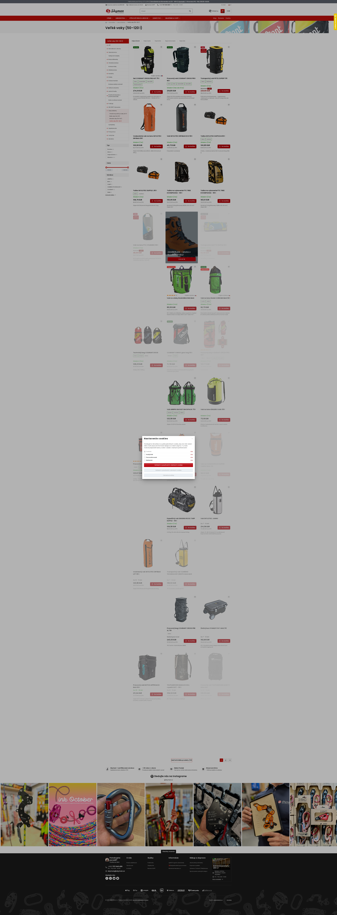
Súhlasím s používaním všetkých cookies (169, 465)
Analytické (149, 454)
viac (191, 451)
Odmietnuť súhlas (168, 475)
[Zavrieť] (192, 438)
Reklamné (149, 460)
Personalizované (151, 457)
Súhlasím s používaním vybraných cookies (168, 470)
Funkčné (148, 451)
